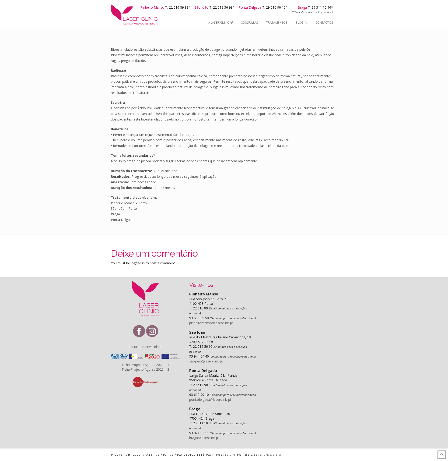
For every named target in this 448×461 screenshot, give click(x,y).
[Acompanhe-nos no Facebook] (139, 331)
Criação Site (273, 454)
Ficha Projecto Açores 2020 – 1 (145, 364)
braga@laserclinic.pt (204, 438)
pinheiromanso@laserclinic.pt (211, 323)
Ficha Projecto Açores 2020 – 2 (145, 369)
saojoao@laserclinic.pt (206, 361)
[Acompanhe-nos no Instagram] (152, 331)
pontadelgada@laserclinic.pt (210, 399)
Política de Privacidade (145, 346)
